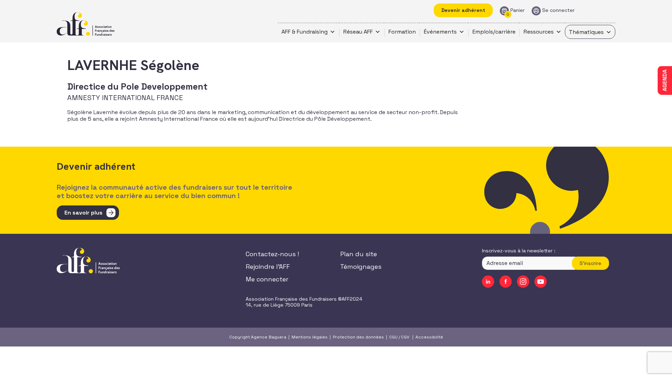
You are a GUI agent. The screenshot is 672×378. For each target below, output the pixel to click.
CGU (393, 337)
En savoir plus (83, 212)
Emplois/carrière (494, 31)
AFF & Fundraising (304, 31)
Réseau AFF (358, 31)
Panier (517, 10)
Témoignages (361, 266)
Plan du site (358, 254)
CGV (405, 337)
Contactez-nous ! (272, 254)
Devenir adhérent (463, 10)
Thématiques (586, 32)
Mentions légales (310, 337)
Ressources (539, 31)
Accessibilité (429, 337)
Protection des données (358, 337)
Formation (402, 31)
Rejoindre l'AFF (268, 266)
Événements (440, 31)
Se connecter (558, 10)
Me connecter (267, 279)
